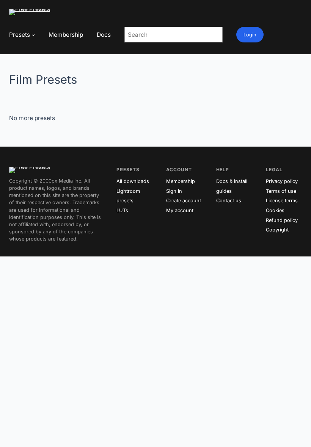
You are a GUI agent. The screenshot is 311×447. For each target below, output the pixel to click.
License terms (282, 200)
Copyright (277, 230)
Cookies (275, 210)
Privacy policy (282, 181)
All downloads (132, 181)
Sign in (174, 191)
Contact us (228, 200)
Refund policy (282, 220)
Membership (180, 181)
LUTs (122, 210)
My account (179, 210)
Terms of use (281, 191)
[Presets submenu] (33, 34)
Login (249, 35)
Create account (183, 200)
